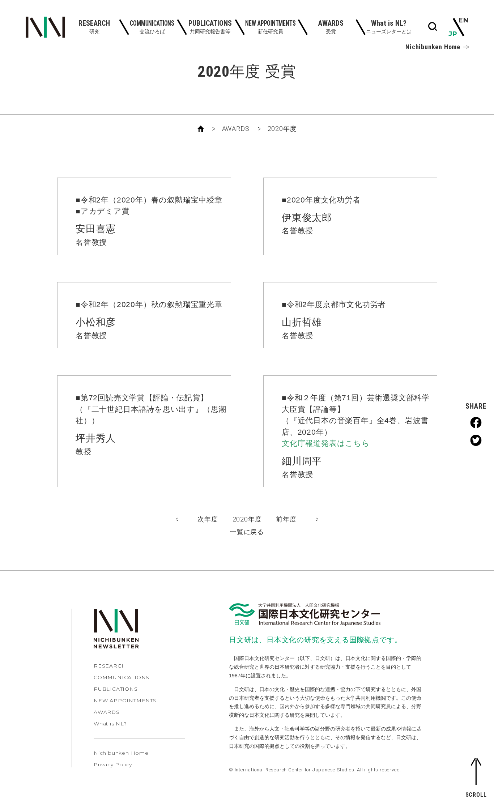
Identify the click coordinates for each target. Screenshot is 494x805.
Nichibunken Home (432, 47)
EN (464, 20)
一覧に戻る (247, 532)
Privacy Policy (113, 764)
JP (452, 34)
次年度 (207, 519)
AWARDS (236, 128)
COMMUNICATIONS (121, 677)
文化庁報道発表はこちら (326, 443)
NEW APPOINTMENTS (125, 700)
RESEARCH (110, 666)
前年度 (286, 519)
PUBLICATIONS (116, 689)
